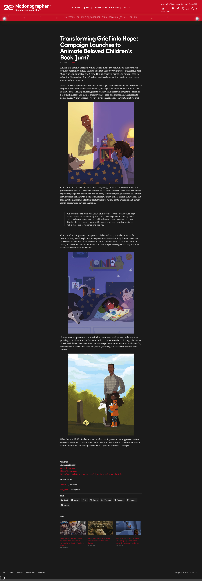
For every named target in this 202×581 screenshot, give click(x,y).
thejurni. (64, 484)
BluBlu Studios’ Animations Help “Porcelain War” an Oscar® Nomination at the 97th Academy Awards (72, 541)
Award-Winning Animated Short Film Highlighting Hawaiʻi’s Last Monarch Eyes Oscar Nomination (127, 540)
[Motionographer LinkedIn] (168, 8)
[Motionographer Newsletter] (188, 8)
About (4, 572)
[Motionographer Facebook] (178, 8)
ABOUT (126, 7)
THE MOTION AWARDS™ (106, 7)
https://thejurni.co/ (68, 470)
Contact (19, 572)
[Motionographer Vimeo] (173, 8)
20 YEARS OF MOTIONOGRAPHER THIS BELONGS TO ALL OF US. (101, 17)
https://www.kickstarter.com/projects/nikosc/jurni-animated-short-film (91, 474)
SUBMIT (76, 7)
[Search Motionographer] (192, 8)
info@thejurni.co (67, 467)
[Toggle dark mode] (196, 8)
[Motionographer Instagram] (163, 8)
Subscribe (41, 572)
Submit (12, 572)
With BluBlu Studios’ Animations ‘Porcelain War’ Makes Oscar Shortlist (99, 540)
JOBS (86, 7)
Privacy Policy (30, 572)
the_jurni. (64, 489)
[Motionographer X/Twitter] (183, 8)
